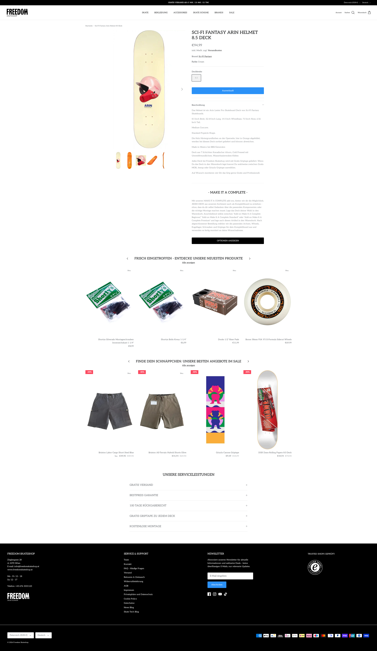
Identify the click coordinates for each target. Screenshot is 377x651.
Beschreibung (198, 105)
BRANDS (219, 12)
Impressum (129, 590)
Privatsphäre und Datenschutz (138, 594)
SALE (231, 12)
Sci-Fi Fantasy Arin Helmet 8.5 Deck (108, 26)
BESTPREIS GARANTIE (144, 495)
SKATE (145, 12)
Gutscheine (129, 603)
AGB (126, 586)
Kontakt (128, 564)
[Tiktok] (225, 594)
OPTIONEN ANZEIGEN (228, 240)
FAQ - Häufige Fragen (134, 568)
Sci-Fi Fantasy (205, 56)
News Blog (129, 607)
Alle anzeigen (188, 262)
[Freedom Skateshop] (17, 12)
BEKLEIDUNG (161, 12)
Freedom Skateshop (20, 642)
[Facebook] (209, 594)
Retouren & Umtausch (134, 577)
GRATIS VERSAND (141, 485)
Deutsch (365, 3)
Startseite (89, 26)
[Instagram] (214, 594)
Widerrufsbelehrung (133, 581)
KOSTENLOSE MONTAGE (145, 526)
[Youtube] (220, 594)
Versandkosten (215, 50)
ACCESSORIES (180, 12)
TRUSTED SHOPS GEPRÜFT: (321, 554)
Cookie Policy (130, 599)
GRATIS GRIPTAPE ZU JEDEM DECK (152, 516)
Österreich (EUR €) (351, 3)
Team (126, 560)
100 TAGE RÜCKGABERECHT (148, 505)
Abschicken (217, 584)
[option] (149, 89)
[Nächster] (182, 89)
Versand (128, 572)
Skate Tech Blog (131, 612)
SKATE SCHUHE (201, 12)
